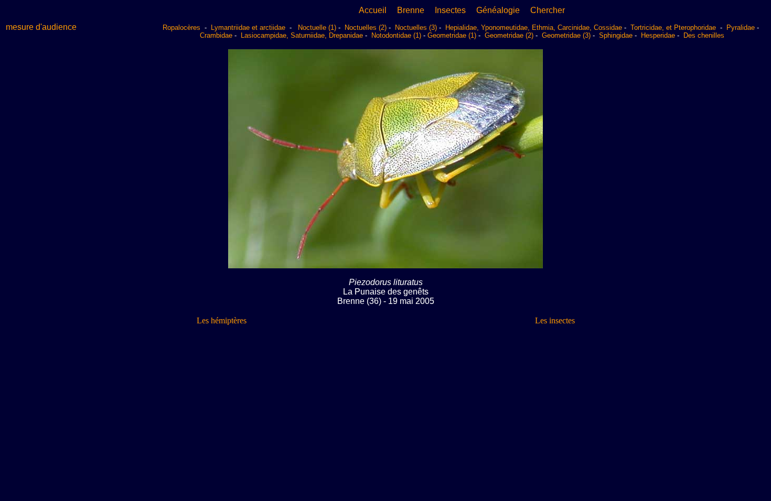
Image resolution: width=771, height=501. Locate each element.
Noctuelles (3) (416, 27)
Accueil (373, 10)
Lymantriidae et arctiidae (248, 27)
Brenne (410, 10)
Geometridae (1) (451, 35)
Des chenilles (703, 35)
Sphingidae (616, 35)
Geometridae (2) (509, 35)
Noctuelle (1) (317, 27)
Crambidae (216, 35)
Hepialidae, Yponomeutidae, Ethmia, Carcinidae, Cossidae (533, 27)
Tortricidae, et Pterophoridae (674, 27)
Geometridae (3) (566, 35)
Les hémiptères (222, 320)
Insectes (450, 10)
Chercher (547, 10)
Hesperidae (658, 35)
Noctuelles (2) (366, 27)
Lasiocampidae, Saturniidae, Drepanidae (302, 35)
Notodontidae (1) (396, 35)
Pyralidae (740, 27)
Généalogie (498, 10)
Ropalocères (182, 27)
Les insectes (555, 320)
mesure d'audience (41, 27)
